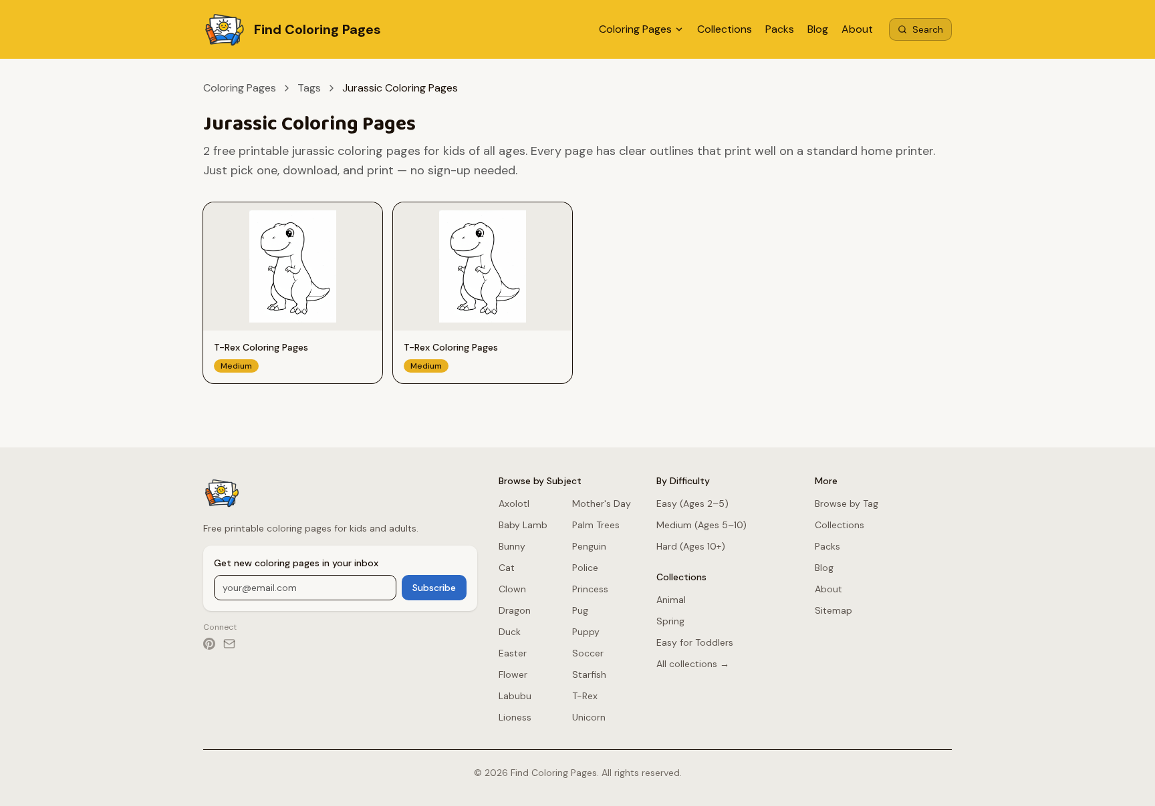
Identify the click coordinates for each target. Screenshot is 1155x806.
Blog (817, 29)
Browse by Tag (846, 503)
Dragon (515, 610)
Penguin (589, 546)
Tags (309, 88)
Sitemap (833, 610)
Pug (580, 610)
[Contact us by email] (229, 644)
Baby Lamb (523, 525)
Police (585, 568)
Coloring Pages (635, 29)
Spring (670, 621)
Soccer (588, 653)
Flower (513, 674)
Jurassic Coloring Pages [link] (400, 88)
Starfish (589, 674)
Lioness (515, 717)
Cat (507, 568)
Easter (513, 653)
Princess (590, 589)
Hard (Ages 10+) (690, 546)
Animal (671, 600)
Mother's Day (601, 503)
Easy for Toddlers (694, 642)
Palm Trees (596, 525)
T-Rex (585, 696)
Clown (512, 589)
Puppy (586, 632)
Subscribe (434, 588)
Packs (779, 29)
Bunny (512, 546)
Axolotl (514, 503)
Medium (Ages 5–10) (701, 525)
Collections (724, 29)
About (857, 29)
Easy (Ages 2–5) (692, 503)
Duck (510, 632)
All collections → (692, 664)
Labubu (515, 696)
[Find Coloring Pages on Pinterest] (209, 644)
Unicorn (589, 717)
